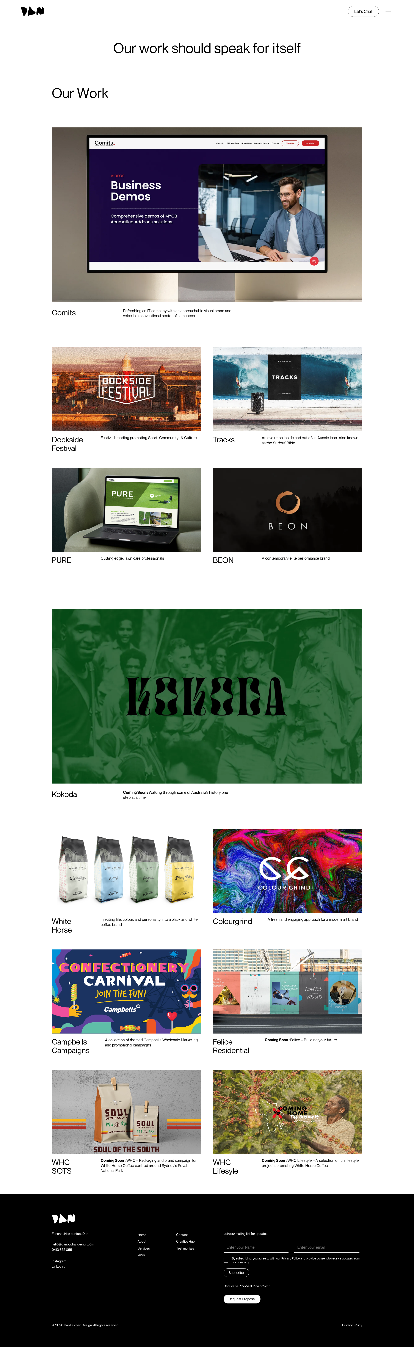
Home (142, 1235)
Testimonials (185, 1248)
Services (144, 1248)
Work (141, 1255)
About (142, 1241)
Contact (182, 1235)
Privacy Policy (352, 1325)
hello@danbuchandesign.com (73, 1244)
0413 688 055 (62, 1250)
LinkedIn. (58, 1266)
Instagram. (59, 1261)
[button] (388, 11)
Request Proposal (242, 1299)
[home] (40, 11)
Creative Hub (185, 1241)
